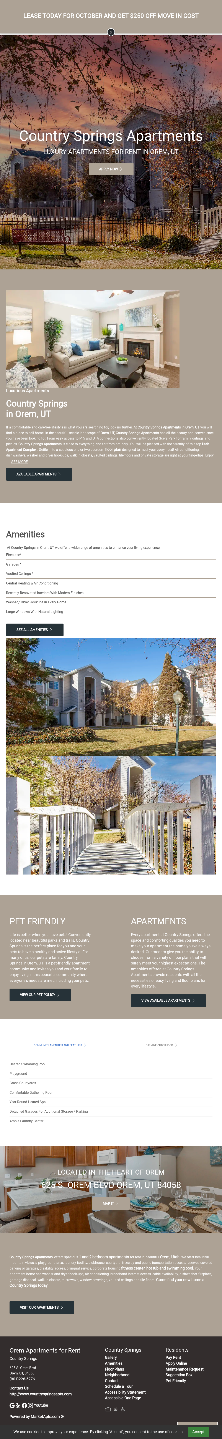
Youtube (41, 1405)
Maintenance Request (185, 1369)
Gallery (111, 1357)
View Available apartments (166, 1000)
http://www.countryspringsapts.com (41, 1394)
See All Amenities (32, 630)
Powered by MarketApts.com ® (37, 1416)
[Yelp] (19, 1405)
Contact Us (19, 1388)
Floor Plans (114, 1369)
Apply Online (176, 1363)
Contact (112, 1381)
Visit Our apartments (40, 1307)
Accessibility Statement (125, 1392)
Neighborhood (117, 1375)
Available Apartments (36, 474)
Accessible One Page (123, 1398)
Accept (198, 1432)
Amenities (113, 1363)
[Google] (13, 1405)
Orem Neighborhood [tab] (160, 1045)
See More (19, 462)
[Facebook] (25, 1405)
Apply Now (109, 169)
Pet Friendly (176, 1381)
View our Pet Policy (38, 995)
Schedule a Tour (119, 1386)
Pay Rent (173, 1357)
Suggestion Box (179, 1375)
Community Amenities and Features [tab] (58, 1045)
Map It (109, 1204)
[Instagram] (31, 1405)
